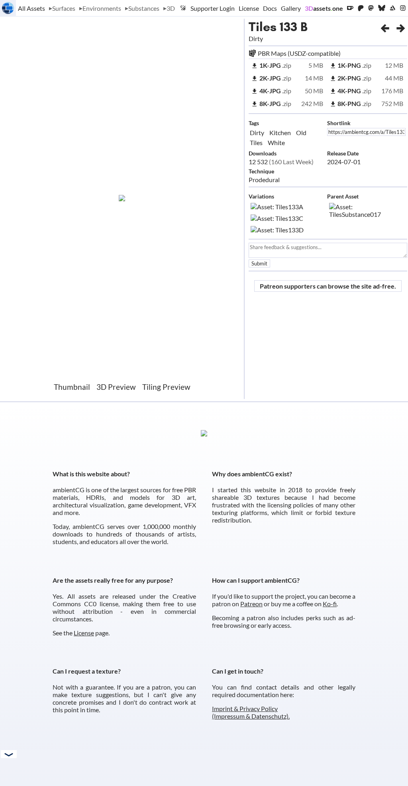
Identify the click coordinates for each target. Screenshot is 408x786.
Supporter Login (212, 8)
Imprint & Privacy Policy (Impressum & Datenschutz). (251, 712)
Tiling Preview (166, 386)
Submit (259, 263)
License (249, 8)
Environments (101, 8)
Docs (270, 8)
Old (301, 132)
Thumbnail (72, 386)
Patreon (251, 603)
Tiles (263, 26)
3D (171, 8)
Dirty (257, 132)
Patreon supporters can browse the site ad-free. (328, 286)
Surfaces (63, 8)
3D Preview (116, 386)
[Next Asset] (400, 26)
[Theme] (183, 8)
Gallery (291, 8)
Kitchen (280, 132)
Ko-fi (330, 603)
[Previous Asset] (385, 26)
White (276, 142)
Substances (143, 8)
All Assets (31, 8)
